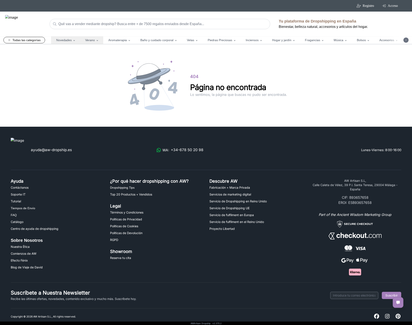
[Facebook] (376, 316)
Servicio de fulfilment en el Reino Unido (236, 222)
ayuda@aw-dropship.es (51, 150)
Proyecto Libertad (222, 228)
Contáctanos (20, 187)
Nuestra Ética (20, 246)
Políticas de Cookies (124, 226)
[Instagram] (387, 316)
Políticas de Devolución (126, 233)
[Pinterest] (398, 316)
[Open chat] (398, 302)
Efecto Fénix (19, 260)
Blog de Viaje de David (27, 267)
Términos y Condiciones (126, 212)
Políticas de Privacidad (126, 219)
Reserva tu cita (120, 258)
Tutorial (16, 201)
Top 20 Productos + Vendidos (131, 194)
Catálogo (17, 222)
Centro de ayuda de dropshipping (34, 228)
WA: (182, 150)
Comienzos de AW (23, 253)
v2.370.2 (216, 323)
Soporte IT (18, 194)
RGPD (114, 240)
